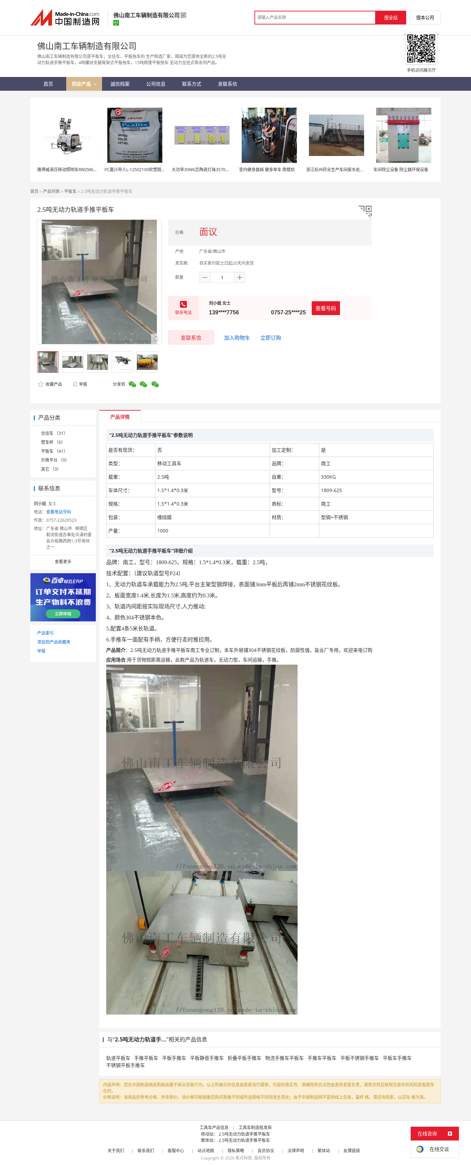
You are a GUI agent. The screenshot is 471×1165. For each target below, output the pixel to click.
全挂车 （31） (54, 433)
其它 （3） (51, 469)
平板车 (70, 191)
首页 (34, 191)
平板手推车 (174, 1058)
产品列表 (51, 191)
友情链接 (351, 1151)
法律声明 (296, 1151)
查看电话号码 (58, 512)
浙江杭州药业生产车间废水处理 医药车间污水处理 (352, 170)
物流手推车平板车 (284, 1058)
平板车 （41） (54, 451)
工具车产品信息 (214, 1127)
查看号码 (325, 308)
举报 (83, 384)
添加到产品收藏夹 (53, 642)
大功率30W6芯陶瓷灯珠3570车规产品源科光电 (215, 170)
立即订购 (270, 337)
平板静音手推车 (207, 1058)
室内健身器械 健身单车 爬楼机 (267, 170)
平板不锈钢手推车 (359, 1058)
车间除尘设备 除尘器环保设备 (400, 170)
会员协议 (266, 1151)
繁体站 (324, 1151)
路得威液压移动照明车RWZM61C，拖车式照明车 (82, 170)
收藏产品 (53, 384)
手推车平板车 (322, 1058)
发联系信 (191, 337)
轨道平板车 (118, 1058)
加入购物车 (237, 337)
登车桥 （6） (53, 442)
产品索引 (45, 633)
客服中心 (176, 1151)
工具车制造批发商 (255, 1127)
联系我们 (146, 1151)
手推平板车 (146, 1058)
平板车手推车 (397, 1058)
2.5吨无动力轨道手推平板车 (244, 1134)
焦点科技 (244, 1158)
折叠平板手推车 (244, 1058)
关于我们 (116, 1151)
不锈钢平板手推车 (125, 1065)
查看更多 (63, 562)
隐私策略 (236, 1151)
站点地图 (206, 1151)
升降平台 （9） (55, 460)
